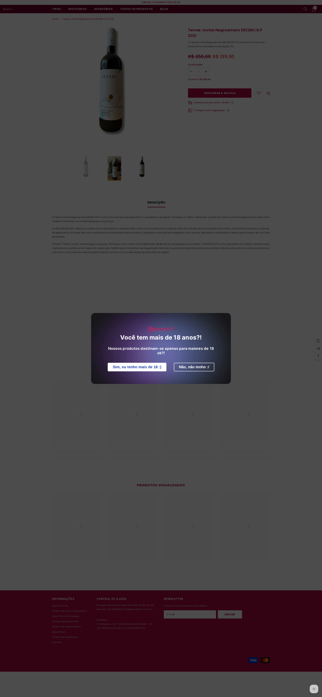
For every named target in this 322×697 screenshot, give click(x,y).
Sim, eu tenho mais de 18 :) (137, 367)
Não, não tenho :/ (194, 367)
